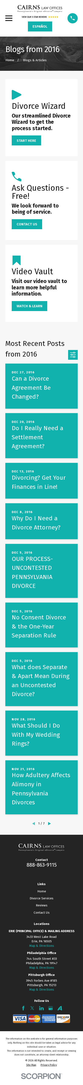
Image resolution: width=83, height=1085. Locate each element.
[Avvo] (59, 1008)
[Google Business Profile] (50, 1008)
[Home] (39, 8)
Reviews (41, 905)
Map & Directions (41, 946)
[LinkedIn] (41, 1008)
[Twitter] (32, 1008)
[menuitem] (31, 1065)
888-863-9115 (42, 865)
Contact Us (42, 912)
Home (41, 891)
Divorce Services (41, 898)
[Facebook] (23, 1008)
